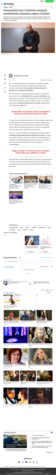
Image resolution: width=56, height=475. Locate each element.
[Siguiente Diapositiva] (51, 245)
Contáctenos (19, 466)
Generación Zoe (42, 227)
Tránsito (43, 466)
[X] (22, 462)
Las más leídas (9, 433)
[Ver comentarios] (52, 8)
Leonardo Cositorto (13, 227)
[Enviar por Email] (5, 87)
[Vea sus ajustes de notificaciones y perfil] (54, 1)
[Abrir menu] (2, 4)
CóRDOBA (5, 7)
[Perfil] (28, 459)
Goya (22, 227)
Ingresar (42, 1)
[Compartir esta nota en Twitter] (5, 79)
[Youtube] (26, 462)
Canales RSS (6, 466)
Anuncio (31, 229)
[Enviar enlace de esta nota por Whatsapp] (5, 83)
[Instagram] (30, 462)
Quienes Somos (13, 466)
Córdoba (27, 227)
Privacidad (25, 466)
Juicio (19, 229)
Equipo (29, 466)
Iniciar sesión (43, 257)
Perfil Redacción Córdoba (21, 76)
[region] (28, 273)
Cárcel (49, 227)
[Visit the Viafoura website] (50, 290)
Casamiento (12, 229)
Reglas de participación (36, 466)
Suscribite (49, 1)
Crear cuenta (49, 257)
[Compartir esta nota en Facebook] (5, 75)
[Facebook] (19, 462)
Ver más (48, 452)
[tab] (8, 266)
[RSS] (33, 462)
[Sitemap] (37, 462)
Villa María (34, 227)
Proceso (24, 229)
